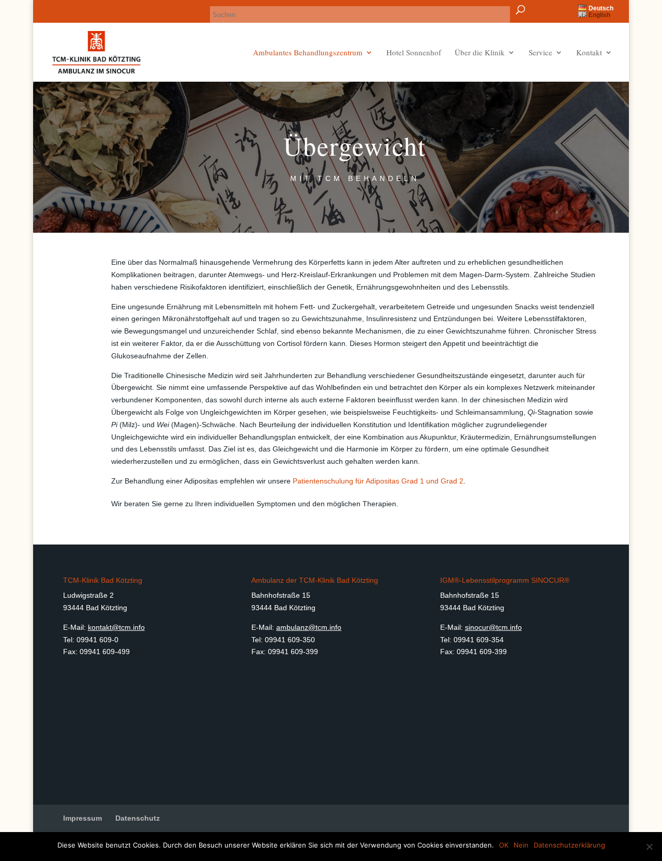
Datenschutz (137, 818)
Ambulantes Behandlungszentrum (308, 53)
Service (540, 53)
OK (503, 845)
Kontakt (589, 53)
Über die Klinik (480, 53)
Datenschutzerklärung (569, 845)
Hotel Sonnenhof (413, 53)
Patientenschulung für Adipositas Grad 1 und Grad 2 (378, 481)
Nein (521, 845)
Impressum (82, 818)
